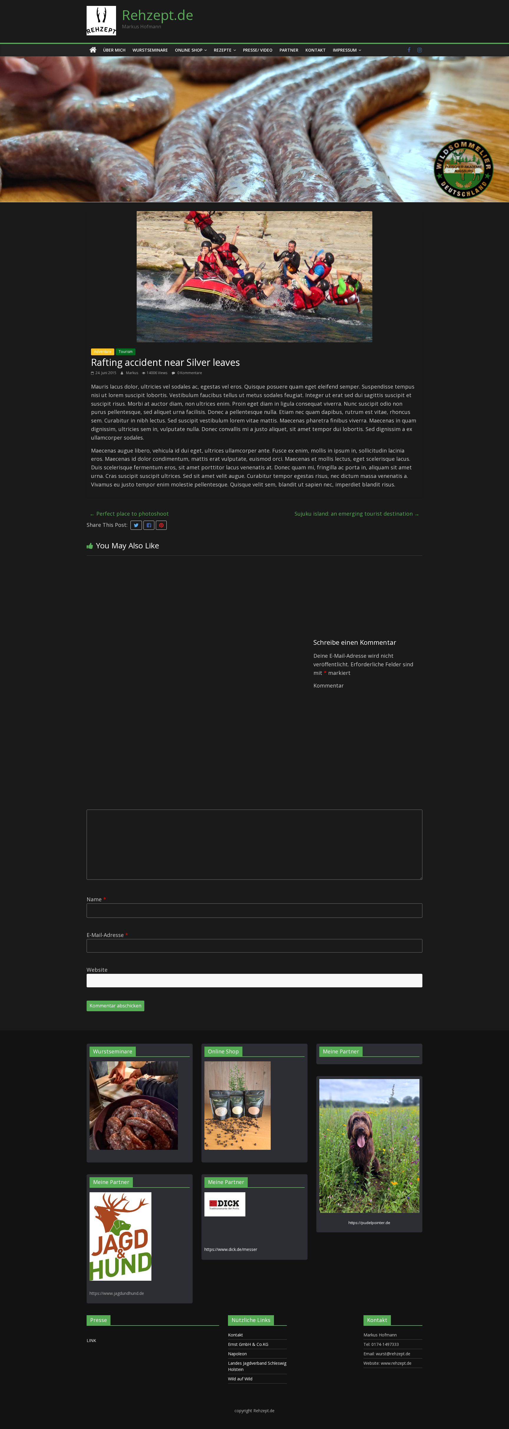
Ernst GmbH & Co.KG (248, 1344)
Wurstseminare (150, 50)
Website (97, 969)
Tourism (126, 351)
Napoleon (237, 1353)
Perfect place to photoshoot (129, 513)
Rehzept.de (157, 15)
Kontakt (315, 50)
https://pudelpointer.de (369, 1222)
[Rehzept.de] (93, 50)
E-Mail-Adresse (107, 934)
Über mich (114, 50)
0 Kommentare (189, 372)
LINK (91, 1340)
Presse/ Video (257, 50)
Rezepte (223, 50)
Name (96, 899)
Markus (132, 372)
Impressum (345, 50)
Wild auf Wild (240, 1379)
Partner (289, 50)
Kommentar (328, 685)
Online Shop (188, 50)
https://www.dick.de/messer (230, 1249)
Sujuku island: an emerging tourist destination (357, 513)
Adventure (102, 351)
